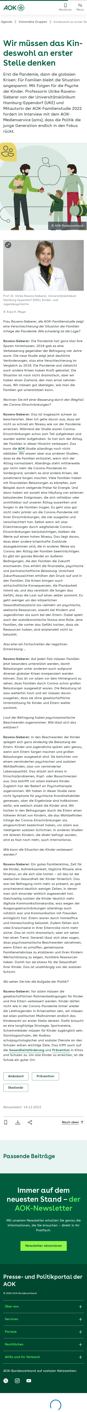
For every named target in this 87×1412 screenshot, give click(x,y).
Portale (11, 1332)
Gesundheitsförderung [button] (26, 1050)
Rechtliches (14, 1344)
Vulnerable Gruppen (33, 22)
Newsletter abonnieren (43, 1246)
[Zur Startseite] (13, 7)
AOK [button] (21, 448)
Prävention (45, 1076)
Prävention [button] (61, 1050)
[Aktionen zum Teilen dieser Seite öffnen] (29, 1122)
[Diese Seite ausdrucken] (17, 1122)
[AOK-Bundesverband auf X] (5, 1380)
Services (11, 1319)
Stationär (15, 1087)
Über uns (12, 1306)
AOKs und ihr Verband (22, 1357)
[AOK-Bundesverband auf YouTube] (28, 1380)
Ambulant (16, 1076)
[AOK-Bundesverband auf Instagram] (17, 1380)
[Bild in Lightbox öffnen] (8, 245)
